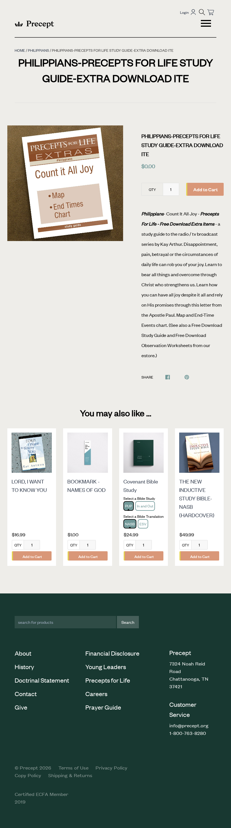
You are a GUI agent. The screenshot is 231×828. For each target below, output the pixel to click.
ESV (142, 523)
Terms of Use (73, 767)
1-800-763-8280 (187, 733)
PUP (128, 505)
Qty (152, 189)
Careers (96, 694)
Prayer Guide (103, 707)
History (24, 666)
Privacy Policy (111, 767)
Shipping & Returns (70, 775)
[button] (202, 12)
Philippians (38, 50)
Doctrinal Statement (42, 680)
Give (21, 707)
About (23, 653)
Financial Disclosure (112, 653)
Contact (26, 694)
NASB (130, 523)
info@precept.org (188, 725)
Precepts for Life (107, 680)
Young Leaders (105, 666)
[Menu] (206, 24)
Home (20, 50)
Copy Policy (28, 775)
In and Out (145, 505)
